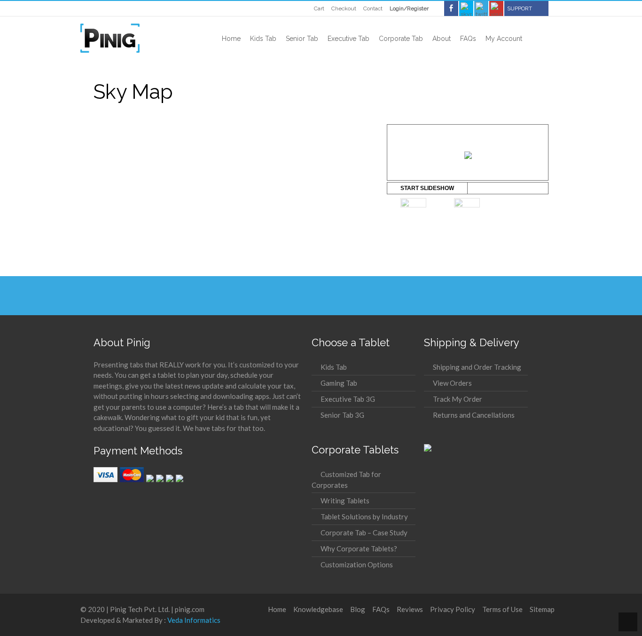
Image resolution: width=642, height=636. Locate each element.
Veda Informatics (193, 620)
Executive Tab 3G (348, 399)
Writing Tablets (345, 500)
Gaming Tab (339, 383)
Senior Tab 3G (342, 415)
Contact (373, 8)
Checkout (343, 8)
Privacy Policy (452, 609)
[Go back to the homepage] (110, 38)
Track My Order (457, 399)
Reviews (410, 609)
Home (277, 609)
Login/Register (409, 8)
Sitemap (542, 609)
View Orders (452, 383)
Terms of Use (502, 609)
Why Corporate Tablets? (359, 548)
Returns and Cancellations (474, 415)
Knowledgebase (318, 609)
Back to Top (628, 621)
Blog (357, 609)
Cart (319, 8)
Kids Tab (334, 367)
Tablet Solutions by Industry (364, 516)
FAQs (381, 609)
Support (519, 8)
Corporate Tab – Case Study (364, 532)
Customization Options (357, 564)
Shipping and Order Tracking (477, 367)
